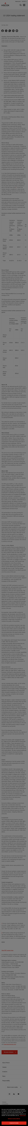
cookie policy (23, 1115)
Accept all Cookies (14, 1123)
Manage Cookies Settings (14, 1118)
